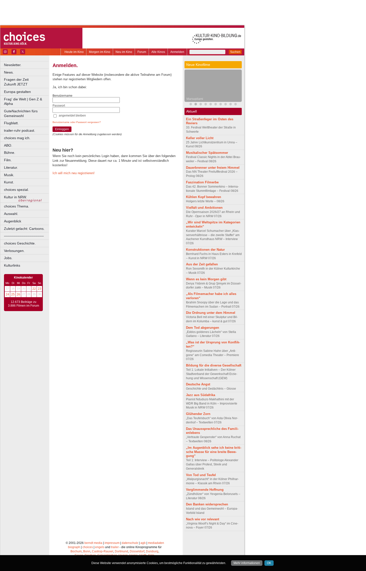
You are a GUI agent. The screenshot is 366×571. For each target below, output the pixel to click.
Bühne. (9, 153)
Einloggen (62, 129)
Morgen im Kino (99, 52)
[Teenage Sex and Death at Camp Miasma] (210, 105)
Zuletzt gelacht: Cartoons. (24, 229)
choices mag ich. (17, 138)
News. (9, 72)
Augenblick (12, 221)
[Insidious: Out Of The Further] (190, 105)
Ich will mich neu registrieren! (74, 173)
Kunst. (9, 182)
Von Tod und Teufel (201, 475)
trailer (115, 547)
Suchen (235, 52)
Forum (141, 52)
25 (13, 294)
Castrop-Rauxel (102, 551)
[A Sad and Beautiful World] (205, 105)
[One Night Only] (215, 105)
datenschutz (130, 543)
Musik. (9, 175)
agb (143, 543)
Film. (8, 160)
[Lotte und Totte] (230, 105)
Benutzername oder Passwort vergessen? (77, 122)
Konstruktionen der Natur (205, 249)
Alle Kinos (158, 52)
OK (269, 563)
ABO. (8, 145)
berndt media (93, 543)
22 (34, 288)
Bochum (76, 551)
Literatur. (11, 167)
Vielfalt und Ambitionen (204, 207)
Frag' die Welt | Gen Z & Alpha (23, 101)
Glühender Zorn (198, 414)
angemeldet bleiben (72, 115)
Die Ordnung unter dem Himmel (210, 313)
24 (7, 294)
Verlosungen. (14, 251)
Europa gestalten (17, 92)
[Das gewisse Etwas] (220, 105)
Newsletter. (12, 65)
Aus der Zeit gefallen (202, 264)
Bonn (86, 551)
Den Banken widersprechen (207, 504)
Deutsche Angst (198, 384)
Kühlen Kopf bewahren (203, 197)
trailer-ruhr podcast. (19, 130)
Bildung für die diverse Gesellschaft (213, 365)
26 (18, 294)
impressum (112, 543)
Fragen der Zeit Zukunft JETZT (27, 82)
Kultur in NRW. (15, 197)
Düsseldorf (137, 551)
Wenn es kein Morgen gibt (206, 279)
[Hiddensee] (225, 105)
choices (87, 547)
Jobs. (8, 258)
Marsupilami (194, 99)
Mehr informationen (247, 563)
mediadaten (156, 543)
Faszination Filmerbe (202, 182)
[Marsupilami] (195, 105)
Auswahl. (11, 214)
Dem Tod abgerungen (202, 327)
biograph (74, 547)
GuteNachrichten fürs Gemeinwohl (21, 113)
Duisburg (152, 551)
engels (99, 547)
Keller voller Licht (199, 138)
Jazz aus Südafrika (200, 395)
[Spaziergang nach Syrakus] (200, 105)
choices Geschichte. (20, 243)
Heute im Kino (74, 52)
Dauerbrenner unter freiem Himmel (213, 167)
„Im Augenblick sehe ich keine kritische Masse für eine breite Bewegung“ (213, 452)
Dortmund (121, 551)
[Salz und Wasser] (235, 105)
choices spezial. (16, 190)
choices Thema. (16, 206)
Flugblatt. (11, 123)
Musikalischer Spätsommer (207, 153)
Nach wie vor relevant (202, 519)
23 (39, 288)
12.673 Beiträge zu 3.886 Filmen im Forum (23, 304)
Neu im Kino (124, 52)
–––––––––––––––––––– (24, 236)
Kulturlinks (12, 265)
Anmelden (177, 52)
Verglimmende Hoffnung (205, 489)
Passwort (59, 105)
